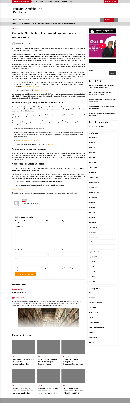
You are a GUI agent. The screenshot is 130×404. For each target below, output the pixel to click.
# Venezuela (49, 1)
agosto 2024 (93, 257)
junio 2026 (92, 147)
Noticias (15, 28)
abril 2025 (92, 217)
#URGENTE (18, 82)
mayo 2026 (92, 152)
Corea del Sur (51, 193)
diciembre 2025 (93, 177)
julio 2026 (92, 142)
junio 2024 (92, 267)
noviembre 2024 (94, 242)
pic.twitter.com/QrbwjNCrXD (31, 140)
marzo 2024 (92, 282)
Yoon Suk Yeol (72, 193)
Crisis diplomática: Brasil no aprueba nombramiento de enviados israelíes (23, 361)
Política (91, 342)
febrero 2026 (93, 167)
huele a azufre (17, 289)
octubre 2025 (93, 187)
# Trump (64, 1)
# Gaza (71, 1)
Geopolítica (93, 307)
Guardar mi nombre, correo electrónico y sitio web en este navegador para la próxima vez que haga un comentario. (49, 269)
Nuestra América (94, 337)
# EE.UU (35, 1)
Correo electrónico (55, 250)
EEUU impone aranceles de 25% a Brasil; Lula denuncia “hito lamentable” (48, 361)
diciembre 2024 (93, 237)
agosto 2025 (93, 197)
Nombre (18, 250)
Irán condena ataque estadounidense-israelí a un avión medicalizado (23, 391)
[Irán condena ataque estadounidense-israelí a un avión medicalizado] (23, 376)
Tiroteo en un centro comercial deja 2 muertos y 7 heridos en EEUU (73, 391)
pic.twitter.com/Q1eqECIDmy (30, 86)
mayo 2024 (92, 272)
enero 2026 (92, 172)
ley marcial (61, 193)
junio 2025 (92, 207)
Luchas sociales (94, 322)
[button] (102, 20)
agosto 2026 (93, 137)
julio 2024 (92, 262)
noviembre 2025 (94, 182)
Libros (91, 317)
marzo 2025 (92, 222)
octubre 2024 (93, 247)
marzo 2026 (92, 162)
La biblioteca (19, 292)
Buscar (91, 70)
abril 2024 (92, 277)
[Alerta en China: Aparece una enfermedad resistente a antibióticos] (48, 376)
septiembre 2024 (94, 252)
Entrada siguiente (19, 284)
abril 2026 (92, 157)
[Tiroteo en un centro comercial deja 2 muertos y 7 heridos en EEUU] (73, 376)
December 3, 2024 (42, 90)
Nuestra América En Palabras (27, 10)
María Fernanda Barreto (96, 327)
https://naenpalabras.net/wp (30, 203)
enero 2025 (92, 232)
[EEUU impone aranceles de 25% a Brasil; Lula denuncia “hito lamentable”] (48, 347)
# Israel (57, 1)
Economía (92, 298)
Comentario (20, 226)
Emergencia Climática (95, 303)
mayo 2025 (92, 212)
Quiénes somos (24, 20)
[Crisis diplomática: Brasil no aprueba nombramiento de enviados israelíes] (23, 347)
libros (15, 20)
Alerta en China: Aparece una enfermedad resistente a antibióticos (48, 391)
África (91, 293)
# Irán (41, 1)
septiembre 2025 (94, 192)
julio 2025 (92, 202)
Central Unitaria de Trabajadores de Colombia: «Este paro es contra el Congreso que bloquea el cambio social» (73, 361)
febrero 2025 (93, 227)
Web (16, 259)
